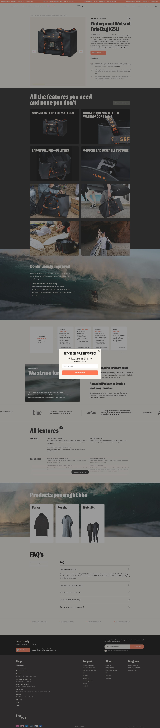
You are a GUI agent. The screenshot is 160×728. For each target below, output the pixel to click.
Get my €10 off (80, 372)
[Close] (99, 351)
